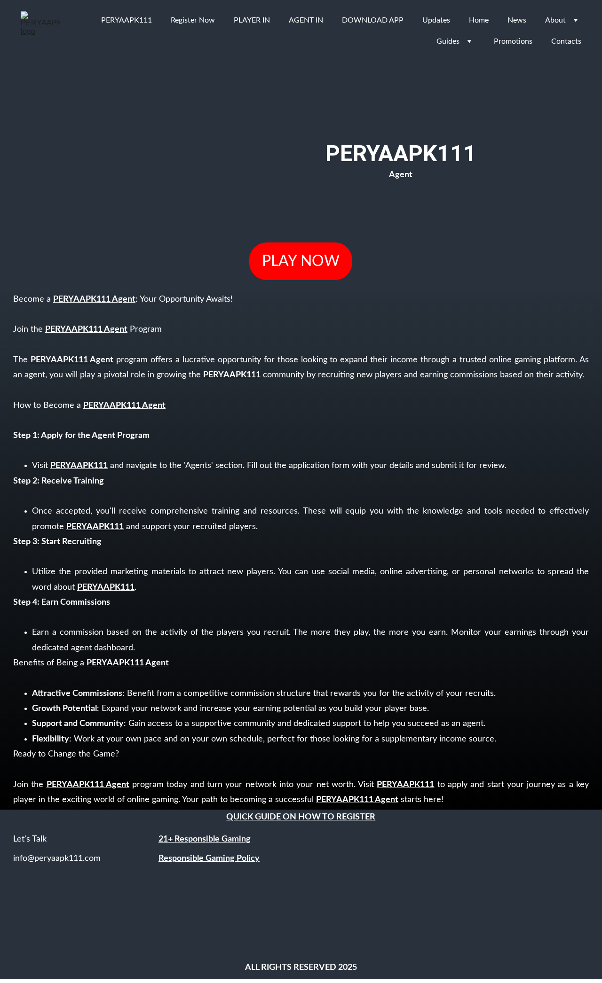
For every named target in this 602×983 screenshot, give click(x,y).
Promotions (513, 41)
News (516, 20)
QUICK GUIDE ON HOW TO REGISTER (300, 817)
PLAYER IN (252, 20)
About (555, 20)
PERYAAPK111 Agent (94, 299)
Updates (436, 20)
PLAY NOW (301, 261)
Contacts (566, 41)
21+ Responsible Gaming (204, 839)
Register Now (193, 20)
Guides (447, 41)
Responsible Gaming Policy (209, 858)
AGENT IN (306, 20)
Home (479, 20)
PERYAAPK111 (126, 20)
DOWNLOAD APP (373, 20)
